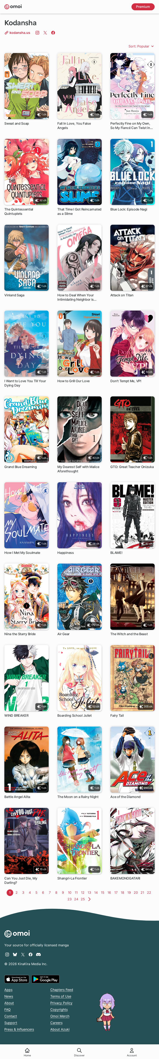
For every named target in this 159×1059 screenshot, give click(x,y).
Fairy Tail (117, 715)
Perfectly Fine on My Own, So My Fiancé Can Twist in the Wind (130, 125)
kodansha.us (19, 33)
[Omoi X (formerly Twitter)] (23, 954)
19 (129, 892)
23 (70, 899)
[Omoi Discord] (38, 954)
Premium (143, 7)
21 (143, 892)
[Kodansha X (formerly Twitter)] (45, 33)
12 (83, 892)
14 (96, 892)
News (8, 996)
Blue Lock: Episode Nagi (128, 209)
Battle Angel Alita (17, 797)
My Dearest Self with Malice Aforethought (78, 469)
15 (103, 892)
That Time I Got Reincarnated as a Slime (79, 211)
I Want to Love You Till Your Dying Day (25, 383)
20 (136, 892)
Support (10, 1023)
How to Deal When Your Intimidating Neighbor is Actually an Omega (75, 297)
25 (83, 899)
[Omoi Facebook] (30, 954)
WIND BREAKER (16, 715)
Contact (10, 1016)
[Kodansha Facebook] (53, 33)
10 (70, 892)
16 (110, 892)
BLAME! (116, 553)
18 (123, 892)
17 (116, 892)
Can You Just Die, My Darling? (20, 880)
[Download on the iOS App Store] (16, 979)
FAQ (7, 1009)
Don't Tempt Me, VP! (125, 381)
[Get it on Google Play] (45, 979)
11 (77, 892)
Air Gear (63, 634)
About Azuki (60, 1029)
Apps (8, 990)
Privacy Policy (61, 1003)
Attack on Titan (122, 295)
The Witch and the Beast (129, 634)
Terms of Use (60, 996)
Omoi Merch (59, 1016)
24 (77, 899)
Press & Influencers (19, 1029)
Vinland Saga (14, 295)
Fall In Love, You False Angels (74, 125)
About (9, 1003)
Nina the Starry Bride (20, 634)
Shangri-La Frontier (72, 878)
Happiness (65, 553)
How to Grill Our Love (73, 381)
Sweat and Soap (16, 123)
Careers (56, 1023)
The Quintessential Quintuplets (18, 211)
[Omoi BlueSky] (15, 954)
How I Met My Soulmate (22, 553)
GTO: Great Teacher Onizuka (132, 467)
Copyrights (59, 1009)
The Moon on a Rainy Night (78, 797)
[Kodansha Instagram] (37, 33)
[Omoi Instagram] (7, 954)
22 (149, 892)
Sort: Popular (139, 46)
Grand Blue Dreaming (20, 467)
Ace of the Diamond (125, 797)
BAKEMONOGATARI (125, 878)
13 (90, 892)
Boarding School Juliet (74, 715)
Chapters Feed (61, 990)
